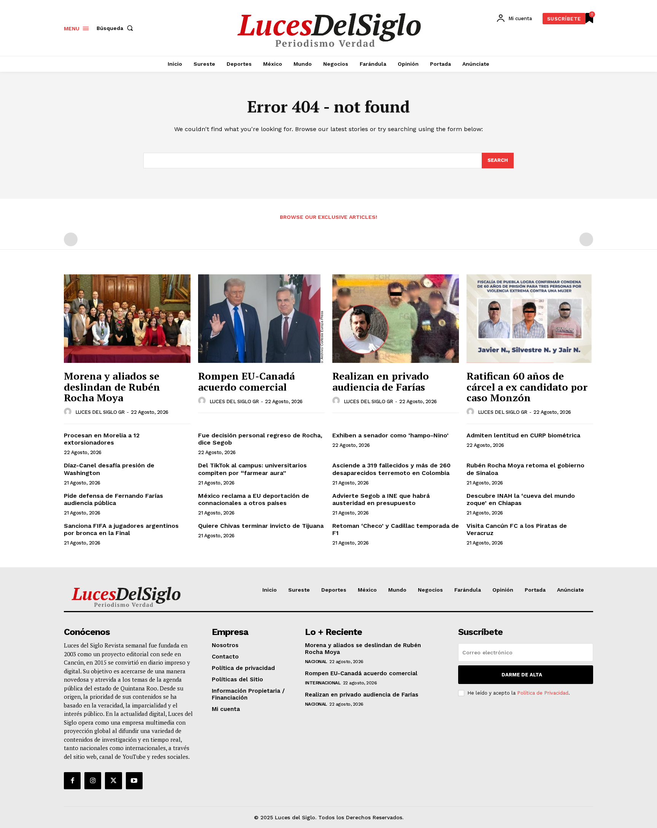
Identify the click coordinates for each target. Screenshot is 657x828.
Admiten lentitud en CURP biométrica (523, 435)
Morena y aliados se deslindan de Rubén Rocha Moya (112, 386)
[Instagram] (92, 780)
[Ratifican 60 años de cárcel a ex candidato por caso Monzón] (530, 318)
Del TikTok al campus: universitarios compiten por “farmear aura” (252, 469)
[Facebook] (72, 780)
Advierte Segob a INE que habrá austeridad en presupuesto (381, 499)
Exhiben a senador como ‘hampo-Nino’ (391, 435)
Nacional (316, 661)
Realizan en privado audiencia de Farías (380, 381)
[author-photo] (69, 412)
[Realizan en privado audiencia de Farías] (395, 318)
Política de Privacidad (542, 693)
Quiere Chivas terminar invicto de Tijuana (261, 525)
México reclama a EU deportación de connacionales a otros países (253, 499)
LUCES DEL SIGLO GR (100, 412)
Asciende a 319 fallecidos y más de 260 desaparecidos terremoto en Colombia (391, 469)
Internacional (323, 683)
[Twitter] (113, 780)
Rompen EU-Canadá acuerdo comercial (246, 381)
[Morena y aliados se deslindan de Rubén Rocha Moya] (127, 318)
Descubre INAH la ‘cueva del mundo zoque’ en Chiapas (521, 499)
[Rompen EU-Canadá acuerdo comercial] (261, 318)
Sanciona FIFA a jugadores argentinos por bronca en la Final (121, 529)
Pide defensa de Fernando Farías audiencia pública (113, 499)
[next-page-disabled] (586, 239)
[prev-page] (71, 239)
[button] (116, 28)
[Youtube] (134, 780)
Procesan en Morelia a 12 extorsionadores (102, 439)
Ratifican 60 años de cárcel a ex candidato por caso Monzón (527, 386)
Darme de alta (521, 675)
